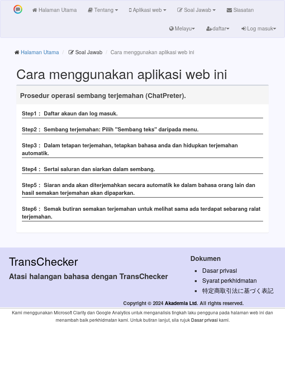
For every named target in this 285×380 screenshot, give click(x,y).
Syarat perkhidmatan (229, 280)
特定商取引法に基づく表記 (237, 290)
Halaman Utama (40, 52)
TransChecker (43, 261)
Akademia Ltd (181, 303)
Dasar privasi (219, 270)
